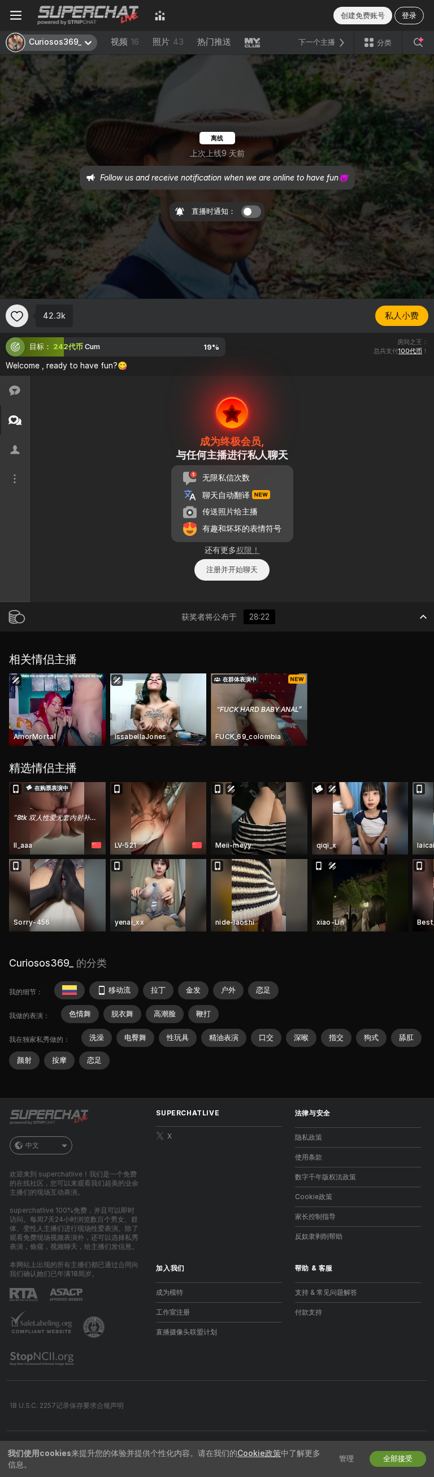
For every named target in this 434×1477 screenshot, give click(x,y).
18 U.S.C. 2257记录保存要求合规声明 (67, 1406)
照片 (168, 42)
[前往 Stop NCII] (43, 1359)
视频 (125, 42)
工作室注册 (173, 1312)
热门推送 (214, 42)
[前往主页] (88, 15)
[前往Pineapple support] (95, 1327)
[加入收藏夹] (17, 315)
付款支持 (308, 1312)
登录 (409, 15)
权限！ (248, 550)
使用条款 (308, 1157)
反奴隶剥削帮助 (318, 1236)
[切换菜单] (16, 15)
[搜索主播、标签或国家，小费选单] (418, 42)
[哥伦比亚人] (69, 990)
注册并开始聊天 (232, 569)
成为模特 (169, 1292)
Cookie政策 (313, 1197)
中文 (32, 1145)
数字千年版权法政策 (325, 1177)
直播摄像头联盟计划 (186, 1332)
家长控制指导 (315, 1217)
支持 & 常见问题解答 (326, 1292)
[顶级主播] (160, 15)
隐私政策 (308, 1137)
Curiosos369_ (41, 963)
